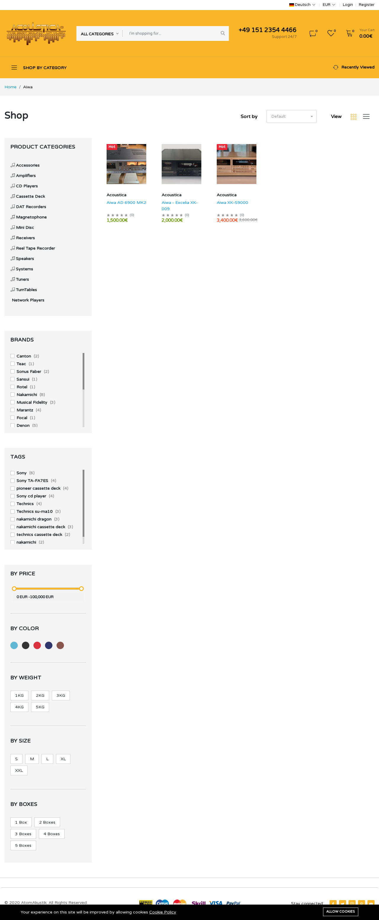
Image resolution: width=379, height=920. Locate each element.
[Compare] (147, 162)
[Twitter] (342, 904)
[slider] (14, 588)
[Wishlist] (147, 154)
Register (367, 5)
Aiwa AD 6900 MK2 (126, 202)
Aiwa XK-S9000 (232, 202)
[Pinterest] (361, 904)
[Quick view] (147, 146)
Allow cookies (340, 911)
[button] (358, 33)
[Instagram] (352, 904)
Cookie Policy (162, 912)
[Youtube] (371, 904)
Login (348, 5)
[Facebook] (333, 904)
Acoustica (116, 194)
